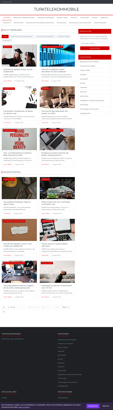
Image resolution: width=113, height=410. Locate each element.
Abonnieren (95, 48)
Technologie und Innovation (80, 23)
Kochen (95, 17)
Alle (5, 36)
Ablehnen (105, 406)
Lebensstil (104, 17)
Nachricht (7, 23)
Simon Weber (8, 81)
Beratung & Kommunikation (24, 17)
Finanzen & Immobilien (45, 17)
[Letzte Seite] (4, 312)
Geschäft (74, 17)
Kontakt (4, 398)
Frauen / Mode (62, 17)
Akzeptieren (93, 406)
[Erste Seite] (4, 307)
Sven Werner (7, 122)
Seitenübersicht (63, 398)
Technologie (61, 23)
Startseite (7, 17)
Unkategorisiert (100, 23)
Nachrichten (19, 23)
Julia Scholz (45, 81)
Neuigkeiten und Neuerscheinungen (40, 23)
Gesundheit (84, 17)
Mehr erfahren (24, 407)
